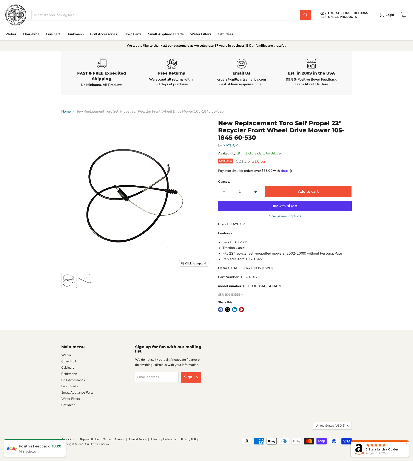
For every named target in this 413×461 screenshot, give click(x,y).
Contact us (68, 439)
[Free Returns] (171, 73)
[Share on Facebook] (220, 309)
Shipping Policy (89, 439)
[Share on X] (227, 309)
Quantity (224, 181)
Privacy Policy (190, 439)
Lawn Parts (132, 34)
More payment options (285, 216)
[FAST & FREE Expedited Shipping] (102, 73)
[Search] (305, 15)
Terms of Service (113, 439)
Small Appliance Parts (166, 34)
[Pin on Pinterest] (241, 309)
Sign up (191, 377)
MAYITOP (230, 145)
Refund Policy (137, 439)
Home (66, 111)
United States (330, 426)
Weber (10, 34)
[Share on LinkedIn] (234, 309)
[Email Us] (241, 73)
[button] (388, 15)
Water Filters (200, 34)
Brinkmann (75, 34)
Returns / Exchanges (163, 439)
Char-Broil (31, 34)
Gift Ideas (225, 34)
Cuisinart (53, 34)
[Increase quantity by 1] (255, 191)
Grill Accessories (103, 34)
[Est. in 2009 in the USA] (311, 73)
